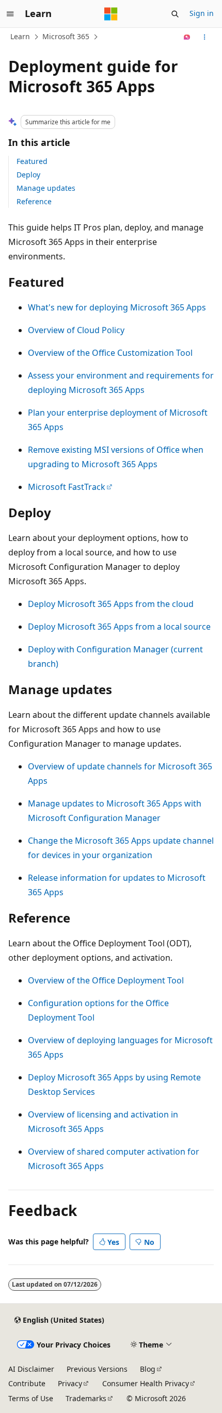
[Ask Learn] (187, 37)
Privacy (70, 1383)
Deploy (28, 174)
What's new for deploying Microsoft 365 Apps (117, 307)
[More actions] (205, 37)
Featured (32, 161)
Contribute (26, 1383)
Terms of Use (30, 1398)
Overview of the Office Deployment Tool (106, 980)
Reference (34, 201)
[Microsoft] (111, 14)
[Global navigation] (10, 14)
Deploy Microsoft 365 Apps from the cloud (111, 604)
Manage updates (46, 188)
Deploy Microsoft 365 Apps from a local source (119, 626)
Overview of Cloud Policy (76, 330)
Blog (147, 1369)
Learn (20, 36)
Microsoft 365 (65, 36)
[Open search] (175, 14)
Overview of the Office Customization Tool (110, 352)
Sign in (201, 13)
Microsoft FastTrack (66, 486)
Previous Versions (97, 1369)
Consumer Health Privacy (145, 1383)
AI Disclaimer (31, 1369)
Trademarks (86, 1398)
